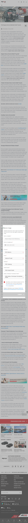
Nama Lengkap (7, 235)
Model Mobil (7, 267)
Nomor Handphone (8, 242)
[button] (14, 226)
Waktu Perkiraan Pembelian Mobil (11, 273)
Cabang (6, 261)
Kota (5, 255)
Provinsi (6, 249)
